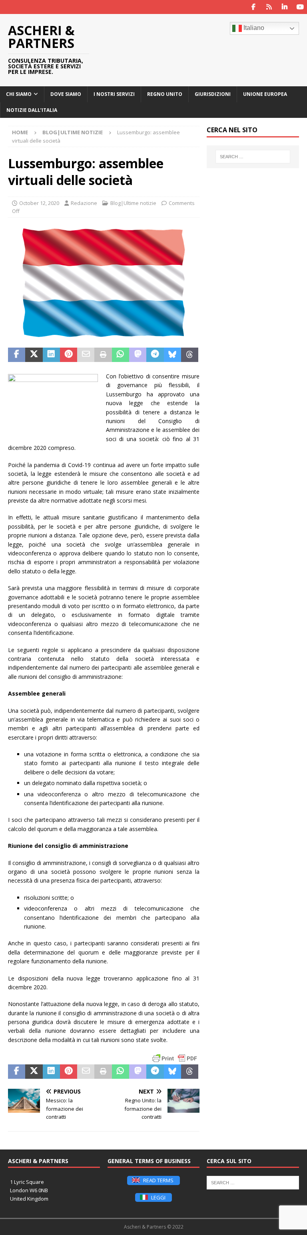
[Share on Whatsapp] (120, 355)
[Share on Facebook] (16, 355)
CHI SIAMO (19, 94)
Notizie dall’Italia (31, 110)
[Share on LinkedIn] (51, 355)
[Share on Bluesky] (172, 355)
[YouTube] (300, 7)
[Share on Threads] (189, 355)
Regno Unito (164, 94)
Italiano (253, 27)
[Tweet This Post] (33, 355)
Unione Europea (265, 94)
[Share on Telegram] (154, 355)
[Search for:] (252, 156)
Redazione (84, 203)
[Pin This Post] (68, 355)
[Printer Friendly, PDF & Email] (174, 1058)
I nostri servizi (114, 94)
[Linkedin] (284, 7)
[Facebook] (253, 7)
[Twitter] (269, 7)
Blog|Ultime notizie (133, 203)
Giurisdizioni (213, 94)
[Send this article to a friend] (85, 355)
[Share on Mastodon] (137, 355)
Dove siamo (65, 94)
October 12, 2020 (39, 203)
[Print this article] (103, 355)
